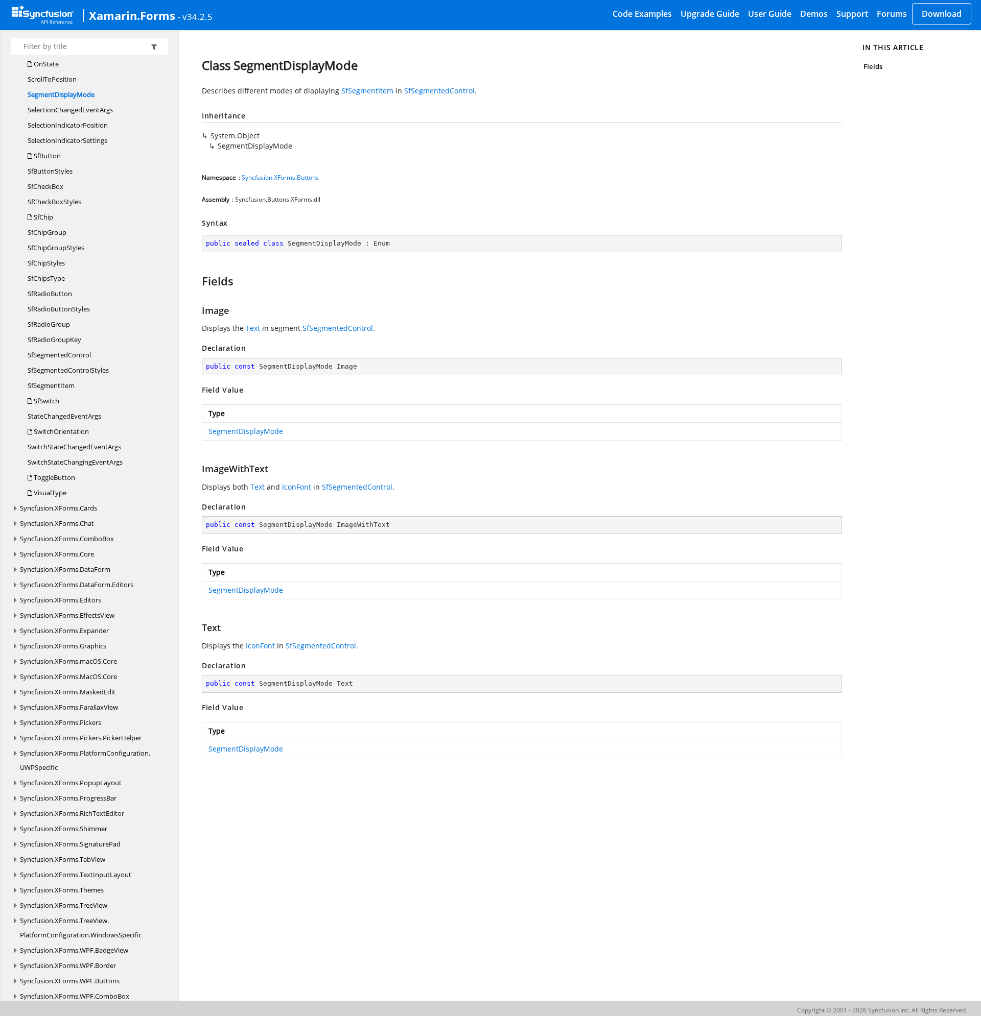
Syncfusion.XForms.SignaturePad (70, 844)
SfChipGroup (47, 232)
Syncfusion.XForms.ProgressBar (68, 798)
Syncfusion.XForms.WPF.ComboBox (74, 996)
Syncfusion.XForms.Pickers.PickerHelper (81, 737)
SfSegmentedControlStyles (68, 370)
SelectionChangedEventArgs (70, 109)
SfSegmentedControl (59, 354)
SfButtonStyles (50, 171)
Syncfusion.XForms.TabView (62, 859)
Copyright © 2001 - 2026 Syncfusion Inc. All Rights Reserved (881, 1010)
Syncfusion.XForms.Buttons (280, 177)
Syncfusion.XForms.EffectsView (67, 615)
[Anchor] (197, 281)
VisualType (49, 492)
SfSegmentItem (51, 385)
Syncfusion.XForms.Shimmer (63, 828)
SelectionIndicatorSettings (67, 140)
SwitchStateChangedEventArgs (74, 446)
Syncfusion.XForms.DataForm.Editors (76, 584)
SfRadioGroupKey (54, 339)
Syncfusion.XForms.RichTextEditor (72, 813)
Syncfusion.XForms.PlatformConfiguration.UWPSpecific (85, 760)
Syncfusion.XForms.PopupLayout (71, 782)
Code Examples (642, 13)
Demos (814, 13)
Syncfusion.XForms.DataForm (65, 569)
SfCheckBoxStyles (54, 201)
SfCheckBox (45, 186)
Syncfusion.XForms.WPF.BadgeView (74, 950)
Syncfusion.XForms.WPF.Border (68, 965)
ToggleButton (53, 477)
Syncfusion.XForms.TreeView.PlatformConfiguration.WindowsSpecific (81, 927)
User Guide (769, 13)
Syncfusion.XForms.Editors (60, 599)
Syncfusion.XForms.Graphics (63, 645)
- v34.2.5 (195, 16)
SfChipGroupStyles (56, 247)
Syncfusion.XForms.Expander (64, 630)
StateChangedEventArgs (64, 416)
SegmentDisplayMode (61, 94)
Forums (892, 13)
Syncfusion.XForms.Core (57, 554)
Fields (872, 66)
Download (942, 13)
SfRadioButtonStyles (59, 308)
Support (852, 13)
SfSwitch (45, 400)
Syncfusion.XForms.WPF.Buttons (70, 980)
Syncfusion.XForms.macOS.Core (68, 661)
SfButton (46, 155)
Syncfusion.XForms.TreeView (63, 905)
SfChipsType (46, 278)
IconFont (296, 487)
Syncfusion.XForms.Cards (58, 508)
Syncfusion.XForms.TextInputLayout (75, 874)
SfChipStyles (46, 263)
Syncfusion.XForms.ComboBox (67, 538)
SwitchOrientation (60, 431)
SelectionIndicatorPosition (68, 125)
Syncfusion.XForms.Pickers (60, 722)
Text (253, 328)
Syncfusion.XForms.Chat (57, 523)
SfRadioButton (50, 293)
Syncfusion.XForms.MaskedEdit (67, 691)
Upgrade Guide (710, 13)
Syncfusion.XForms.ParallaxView (69, 707)
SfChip (42, 217)
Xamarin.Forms (132, 15)
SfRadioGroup (49, 324)
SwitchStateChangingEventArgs (75, 462)
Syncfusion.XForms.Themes (62, 889)
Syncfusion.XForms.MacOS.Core (68, 676)
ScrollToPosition (52, 79)
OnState (45, 63)
